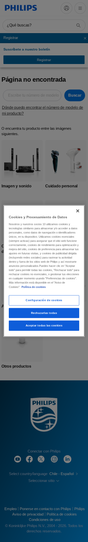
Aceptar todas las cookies (44, 325)
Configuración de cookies (44, 299)
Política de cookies (34, 286)
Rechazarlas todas (44, 312)
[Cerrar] (77, 211)
